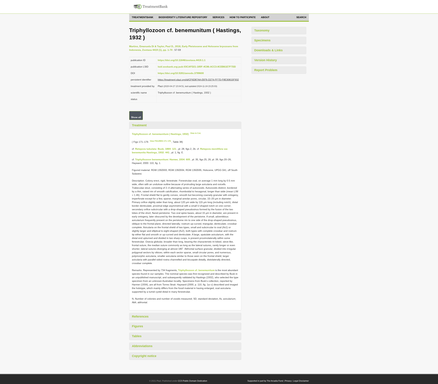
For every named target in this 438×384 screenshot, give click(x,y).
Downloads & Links (268, 50)
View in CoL (195, 133)
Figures (137, 326)
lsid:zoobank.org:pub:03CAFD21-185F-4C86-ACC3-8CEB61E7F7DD (197, 66)
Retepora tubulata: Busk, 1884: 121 (155, 148)
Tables (136, 336)
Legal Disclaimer (301, 381)
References (140, 316)
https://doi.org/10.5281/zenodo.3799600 (181, 73)
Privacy (288, 381)
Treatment (139, 125)
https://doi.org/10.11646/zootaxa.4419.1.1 (181, 60)
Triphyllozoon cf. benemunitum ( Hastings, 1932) (160, 134)
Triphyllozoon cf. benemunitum (196, 270)
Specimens (262, 40)
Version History (265, 60)
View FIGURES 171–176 (160, 141)
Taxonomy (261, 30)
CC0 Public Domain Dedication (192, 381)
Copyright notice (144, 356)
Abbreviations (142, 346)
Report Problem (265, 70)
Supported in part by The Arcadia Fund (265, 381)
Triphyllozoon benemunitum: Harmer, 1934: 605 (162, 159)
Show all (136, 117)
